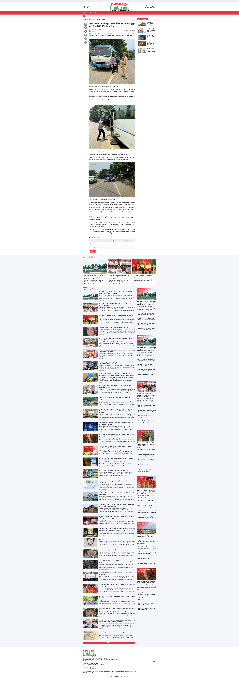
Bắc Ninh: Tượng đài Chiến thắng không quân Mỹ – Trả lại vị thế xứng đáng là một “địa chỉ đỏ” (94, 277)
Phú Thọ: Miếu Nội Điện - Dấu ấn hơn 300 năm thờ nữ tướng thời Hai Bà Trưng (147, 460)
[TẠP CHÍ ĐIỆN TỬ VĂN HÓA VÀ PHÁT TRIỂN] (119, 6)
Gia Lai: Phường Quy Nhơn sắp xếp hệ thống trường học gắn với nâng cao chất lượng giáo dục (116, 517)
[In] (85, 38)
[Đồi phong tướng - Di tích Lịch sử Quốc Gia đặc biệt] (90, 331)
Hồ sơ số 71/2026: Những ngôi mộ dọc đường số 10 (146, 609)
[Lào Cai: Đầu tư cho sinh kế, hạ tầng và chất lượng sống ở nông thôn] (90, 401)
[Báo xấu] (85, 42)
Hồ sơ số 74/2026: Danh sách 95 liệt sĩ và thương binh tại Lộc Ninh (146, 593)
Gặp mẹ (101, 539)
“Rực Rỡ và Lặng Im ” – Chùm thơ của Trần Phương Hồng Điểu (117, 528)
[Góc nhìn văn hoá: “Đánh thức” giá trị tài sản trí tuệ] (90, 473)
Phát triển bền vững (102, 346)
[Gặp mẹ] (90, 542)
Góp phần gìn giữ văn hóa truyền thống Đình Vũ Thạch (146, 470)
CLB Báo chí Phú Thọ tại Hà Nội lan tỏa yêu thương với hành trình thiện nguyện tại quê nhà (116, 447)
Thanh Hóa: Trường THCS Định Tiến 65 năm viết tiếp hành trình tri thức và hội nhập (119, 277)
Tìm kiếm (147, 7)
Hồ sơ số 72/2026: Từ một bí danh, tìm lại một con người (146, 604)
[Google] (153, 661)
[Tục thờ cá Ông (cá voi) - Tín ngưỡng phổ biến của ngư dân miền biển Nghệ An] (146, 435)
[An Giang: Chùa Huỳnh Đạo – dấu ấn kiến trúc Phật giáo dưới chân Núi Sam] (90, 496)
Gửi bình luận (93, 251)
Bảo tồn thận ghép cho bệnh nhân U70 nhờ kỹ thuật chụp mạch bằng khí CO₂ (147, 406)
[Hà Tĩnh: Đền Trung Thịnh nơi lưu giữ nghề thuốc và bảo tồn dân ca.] (144, 266)
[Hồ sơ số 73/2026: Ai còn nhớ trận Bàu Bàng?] (90, 635)
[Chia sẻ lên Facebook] (85, 31)
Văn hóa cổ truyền (144, 431)
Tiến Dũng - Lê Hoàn (96, 29)
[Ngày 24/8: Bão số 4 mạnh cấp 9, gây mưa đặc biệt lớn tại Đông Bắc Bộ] (90, 484)
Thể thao (141, 477)
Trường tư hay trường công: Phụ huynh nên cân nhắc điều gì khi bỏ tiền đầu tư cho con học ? (116, 362)
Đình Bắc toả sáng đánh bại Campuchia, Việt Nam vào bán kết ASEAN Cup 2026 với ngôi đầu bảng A (146, 516)
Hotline (88, 7)
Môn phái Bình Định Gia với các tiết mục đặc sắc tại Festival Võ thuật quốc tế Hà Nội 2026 (147, 511)
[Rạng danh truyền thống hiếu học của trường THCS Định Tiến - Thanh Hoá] (90, 600)
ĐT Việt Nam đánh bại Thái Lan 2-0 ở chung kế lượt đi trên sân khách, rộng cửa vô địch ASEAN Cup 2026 (117, 585)
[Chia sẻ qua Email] (85, 35)
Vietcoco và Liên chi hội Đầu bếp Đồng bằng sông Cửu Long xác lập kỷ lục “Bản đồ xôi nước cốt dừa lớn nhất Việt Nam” (147, 562)
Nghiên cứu (100, 382)
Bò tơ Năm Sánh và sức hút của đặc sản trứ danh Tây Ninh (146, 557)
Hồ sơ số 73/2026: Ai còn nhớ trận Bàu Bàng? (111, 632)
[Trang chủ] (84, 13)
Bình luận (85, 24)
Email (84, 7)
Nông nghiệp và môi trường (103, 489)
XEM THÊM (109, 642)
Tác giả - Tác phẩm (101, 535)
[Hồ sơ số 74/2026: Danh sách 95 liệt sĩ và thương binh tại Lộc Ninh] (90, 564)
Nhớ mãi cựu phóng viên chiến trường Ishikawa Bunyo (114, 550)
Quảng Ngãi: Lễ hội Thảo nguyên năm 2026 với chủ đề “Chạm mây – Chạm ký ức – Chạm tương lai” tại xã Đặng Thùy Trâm (146, 538)
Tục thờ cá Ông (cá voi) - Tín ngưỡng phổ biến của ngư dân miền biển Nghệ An (145, 444)
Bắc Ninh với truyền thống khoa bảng (146, 465)
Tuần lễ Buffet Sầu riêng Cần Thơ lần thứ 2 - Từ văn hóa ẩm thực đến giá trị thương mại (147, 547)
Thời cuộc (100, 431)
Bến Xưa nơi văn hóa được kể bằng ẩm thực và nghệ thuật (147, 552)
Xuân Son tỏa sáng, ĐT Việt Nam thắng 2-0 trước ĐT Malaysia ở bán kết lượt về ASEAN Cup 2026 (147, 501)
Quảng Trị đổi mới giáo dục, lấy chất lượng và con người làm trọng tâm (147, 421)
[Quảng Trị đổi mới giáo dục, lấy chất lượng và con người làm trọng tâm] (90, 576)
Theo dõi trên (127, 30)
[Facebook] (150, 661)
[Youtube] (155, 661)
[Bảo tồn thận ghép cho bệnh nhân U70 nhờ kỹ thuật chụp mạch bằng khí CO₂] (90, 389)
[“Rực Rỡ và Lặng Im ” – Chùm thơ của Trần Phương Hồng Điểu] (90, 532)
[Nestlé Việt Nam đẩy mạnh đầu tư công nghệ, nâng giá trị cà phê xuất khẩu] (90, 342)
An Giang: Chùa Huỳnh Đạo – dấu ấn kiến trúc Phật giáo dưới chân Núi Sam (146, 370)
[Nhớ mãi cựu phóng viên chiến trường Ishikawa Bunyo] (90, 553)
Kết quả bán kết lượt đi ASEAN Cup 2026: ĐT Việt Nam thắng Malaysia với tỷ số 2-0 (147, 506)
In (127, 240)
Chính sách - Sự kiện (102, 419)
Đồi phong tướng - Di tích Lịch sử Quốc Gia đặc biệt (113, 327)
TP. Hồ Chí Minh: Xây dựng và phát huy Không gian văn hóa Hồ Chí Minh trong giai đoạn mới (146, 314)
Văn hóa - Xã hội (86, 272)
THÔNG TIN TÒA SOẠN (115, 676)
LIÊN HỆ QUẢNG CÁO (124, 676)
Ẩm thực (141, 523)
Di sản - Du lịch (101, 334)
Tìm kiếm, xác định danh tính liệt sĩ (104, 569)
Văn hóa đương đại (102, 628)
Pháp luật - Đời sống (102, 581)
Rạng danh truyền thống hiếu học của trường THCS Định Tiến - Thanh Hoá (146, 329)
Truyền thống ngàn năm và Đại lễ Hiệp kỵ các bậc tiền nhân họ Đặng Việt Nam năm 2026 (147, 455)
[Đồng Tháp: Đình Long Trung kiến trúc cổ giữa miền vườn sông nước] (90, 612)
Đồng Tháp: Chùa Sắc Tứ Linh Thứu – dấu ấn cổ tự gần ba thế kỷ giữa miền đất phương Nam (116, 505)
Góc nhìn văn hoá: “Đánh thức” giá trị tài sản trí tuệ (113, 470)
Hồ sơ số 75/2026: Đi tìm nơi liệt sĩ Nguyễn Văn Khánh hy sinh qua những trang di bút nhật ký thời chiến (116, 435)
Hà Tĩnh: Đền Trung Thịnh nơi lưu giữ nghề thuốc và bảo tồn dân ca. (144, 276)
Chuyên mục (152, 7)
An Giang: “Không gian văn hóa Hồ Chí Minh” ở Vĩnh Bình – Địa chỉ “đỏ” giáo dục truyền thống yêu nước (117, 620)
